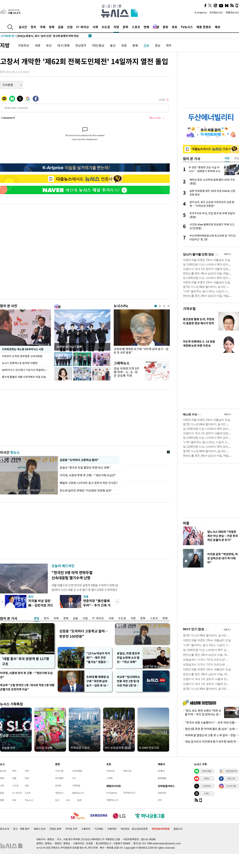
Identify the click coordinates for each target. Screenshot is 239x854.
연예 (146, 27)
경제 (51, 27)
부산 (49, 45)
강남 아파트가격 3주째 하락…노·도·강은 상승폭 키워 (126, 372)
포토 (174, 27)
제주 (169, 45)
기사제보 (98, 829)
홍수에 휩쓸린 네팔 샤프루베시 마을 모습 (24, 377)
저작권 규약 (71, 829)
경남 (157, 45)
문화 (125, 27)
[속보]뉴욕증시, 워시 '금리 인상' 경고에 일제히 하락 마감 (39, 36)
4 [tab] (168, 306)
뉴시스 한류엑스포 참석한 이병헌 (20, 363)
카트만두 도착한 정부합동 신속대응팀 (22, 356)
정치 (33, 27)
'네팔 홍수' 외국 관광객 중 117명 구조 (25, 661)
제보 (217, 27)
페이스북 (231, 778)
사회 (95, 27)
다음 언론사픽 (231, 771)
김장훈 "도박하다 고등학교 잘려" (79, 460)
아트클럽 (59, 778)
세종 (38, 45)
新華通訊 (162, 778)
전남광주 (80, 45)
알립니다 (178, 829)
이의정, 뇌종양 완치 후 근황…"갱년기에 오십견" (26, 675)
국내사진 (110, 770)
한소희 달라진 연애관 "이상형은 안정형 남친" (86, 490)
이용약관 (111, 829)
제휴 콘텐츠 (203, 27)
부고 (68, 800)
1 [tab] (155, 306)
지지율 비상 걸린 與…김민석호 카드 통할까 (40, 605)
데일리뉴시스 (78, 793)
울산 (113, 45)
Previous (2, 601)
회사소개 (4, 829)
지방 (116, 27)
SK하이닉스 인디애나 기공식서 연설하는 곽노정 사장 (26, 370)
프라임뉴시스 (216, 12)
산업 (70, 27)
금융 (60, 27)
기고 (74, 778)
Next (117, 601)
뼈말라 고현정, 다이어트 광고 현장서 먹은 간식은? (88, 483)
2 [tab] (160, 306)
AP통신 (161, 770)
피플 (186, 523)
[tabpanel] (142, 332)
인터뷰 (58, 785)
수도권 (106, 27)
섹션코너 (59, 793)
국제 (42, 27)
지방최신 (23, 45)
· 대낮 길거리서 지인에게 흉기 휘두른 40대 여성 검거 (211, 741)
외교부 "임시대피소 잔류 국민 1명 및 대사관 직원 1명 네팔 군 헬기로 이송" (128, 681)
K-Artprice (201, 12)
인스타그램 (231, 786)
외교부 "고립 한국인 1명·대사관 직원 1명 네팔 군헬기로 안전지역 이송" (27, 687)
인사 (57, 800)
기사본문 (7, 84)
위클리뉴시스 (232, 12)
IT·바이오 (82, 27)
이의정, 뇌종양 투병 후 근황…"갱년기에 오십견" (88, 475)
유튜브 (206, 778)
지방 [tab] (227, 158)
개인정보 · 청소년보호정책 (134, 829)
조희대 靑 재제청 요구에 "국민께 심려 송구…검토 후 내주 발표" (141, 350)
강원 (124, 45)
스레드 (206, 793)
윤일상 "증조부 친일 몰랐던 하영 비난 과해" (85, 468)
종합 (36, 618)
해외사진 (127, 770)
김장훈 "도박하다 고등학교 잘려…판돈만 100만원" (83, 634)
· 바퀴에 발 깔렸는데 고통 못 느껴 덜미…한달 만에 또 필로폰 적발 (211, 735)
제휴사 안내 (39, 829)
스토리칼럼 (77, 770)
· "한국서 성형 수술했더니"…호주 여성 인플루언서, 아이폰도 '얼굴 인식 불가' (211, 722)
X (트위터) (206, 786)
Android (162, 792)
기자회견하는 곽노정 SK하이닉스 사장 (22, 349)
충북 (135, 45)
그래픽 (109, 778)
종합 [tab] (236, 158)
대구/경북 (63, 45)
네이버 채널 (206, 771)
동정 (79, 800)
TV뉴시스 (187, 27)
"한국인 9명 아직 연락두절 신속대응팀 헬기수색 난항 (72, 575)
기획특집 (76, 785)
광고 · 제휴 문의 (21, 829)
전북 (146, 45)
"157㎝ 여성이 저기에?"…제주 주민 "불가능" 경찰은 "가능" (98, 657)
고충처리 (85, 829)
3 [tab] (164, 306)
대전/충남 (98, 45)
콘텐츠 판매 (55, 829)
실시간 (23, 27)
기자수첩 (189, 308)
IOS (160, 800)
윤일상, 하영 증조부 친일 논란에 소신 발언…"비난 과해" (128, 657)
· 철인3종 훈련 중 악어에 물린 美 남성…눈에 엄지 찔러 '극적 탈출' (211, 729)
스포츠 (136, 27)
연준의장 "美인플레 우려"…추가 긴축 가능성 (97, 605)
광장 (165, 27)
